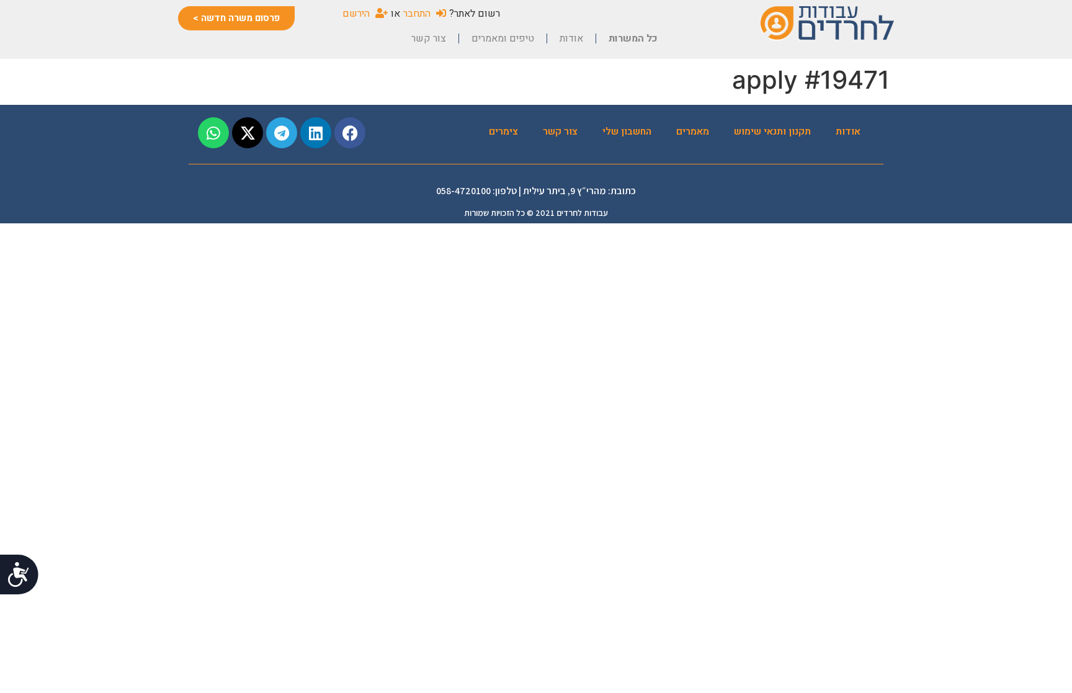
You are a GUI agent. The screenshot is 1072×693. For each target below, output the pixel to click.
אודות (571, 38)
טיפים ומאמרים (502, 38)
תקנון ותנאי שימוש (772, 131)
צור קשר (428, 38)
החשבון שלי (626, 131)
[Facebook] (349, 132)
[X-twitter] (247, 132)
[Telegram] (281, 132)
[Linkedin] (315, 132)
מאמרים (692, 131)
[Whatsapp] (213, 132)
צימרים (503, 131)
